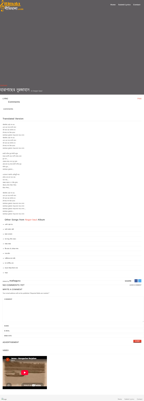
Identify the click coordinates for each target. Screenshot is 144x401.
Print (139, 99)
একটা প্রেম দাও (9, 224)
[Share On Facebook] (136, 280)
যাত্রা (6, 273)
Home (113, 5)
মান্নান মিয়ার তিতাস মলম (11, 268)
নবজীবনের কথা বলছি (10, 258)
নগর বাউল (7, 253)
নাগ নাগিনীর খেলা (9, 263)
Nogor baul (37, 91)
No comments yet (13, 285)
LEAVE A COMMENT (135, 285)
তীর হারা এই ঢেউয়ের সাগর (11, 248)
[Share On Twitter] (139, 280)
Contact (136, 5)
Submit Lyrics (124, 5)
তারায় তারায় (8, 244)
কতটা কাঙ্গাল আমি (9, 229)
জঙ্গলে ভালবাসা (8, 234)
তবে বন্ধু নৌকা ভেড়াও (10, 239)
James (3, 85)
